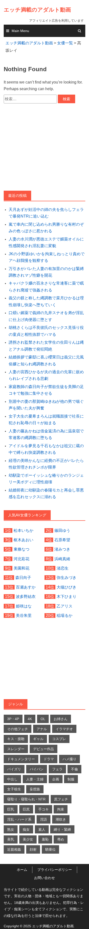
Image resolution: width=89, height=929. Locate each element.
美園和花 (21, 576)
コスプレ (59, 747)
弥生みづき (66, 586)
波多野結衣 (26, 605)
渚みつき (62, 557)
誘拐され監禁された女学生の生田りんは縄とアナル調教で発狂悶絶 (46, 353)
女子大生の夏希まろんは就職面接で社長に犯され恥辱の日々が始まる (46, 427)
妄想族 (35, 797)
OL (43, 727)
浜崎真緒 (62, 567)
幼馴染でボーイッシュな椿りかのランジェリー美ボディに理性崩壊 (46, 486)
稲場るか (64, 624)
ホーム (22, 878)
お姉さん (60, 727)
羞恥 (45, 847)
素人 (41, 838)
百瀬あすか (26, 595)
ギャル (38, 747)
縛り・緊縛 (62, 838)
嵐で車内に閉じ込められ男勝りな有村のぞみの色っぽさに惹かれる (46, 235)
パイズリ (14, 777)
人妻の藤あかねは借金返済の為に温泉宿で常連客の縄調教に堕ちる (46, 442)
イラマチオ (64, 737)
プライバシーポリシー (54, 878)
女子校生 (14, 797)
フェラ (57, 777)
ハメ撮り (69, 767)
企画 (55, 787)
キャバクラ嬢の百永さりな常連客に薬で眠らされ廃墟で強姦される (46, 294)
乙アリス (64, 614)
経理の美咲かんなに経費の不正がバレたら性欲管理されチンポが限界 (46, 472)
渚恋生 (62, 576)
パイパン (37, 777)
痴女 (26, 838)
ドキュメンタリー (21, 767)
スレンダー (15, 757)
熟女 (10, 838)
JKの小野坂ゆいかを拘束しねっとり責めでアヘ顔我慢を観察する (47, 265)
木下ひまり (66, 605)
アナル (42, 737)
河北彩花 (21, 567)
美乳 (10, 847)
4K (30, 727)
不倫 (74, 777)
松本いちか (23, 539)
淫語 (43, 827)
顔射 (33, 858)
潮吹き (61, 827)
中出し (12, 787)
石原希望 (62, 548)
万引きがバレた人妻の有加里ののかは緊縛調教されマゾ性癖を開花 (46, 280)
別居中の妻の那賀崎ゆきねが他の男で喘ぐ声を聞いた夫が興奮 (46, 412)
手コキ (43, 817)
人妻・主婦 (35, 787)
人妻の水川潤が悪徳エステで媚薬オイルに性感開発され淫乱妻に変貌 (46, 250)
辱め (60, 847)
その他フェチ (17, 737)
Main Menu (20, 39)
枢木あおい (23, 548)
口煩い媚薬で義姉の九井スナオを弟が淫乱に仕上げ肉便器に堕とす (46, 324)
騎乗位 (50, 858)
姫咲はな (24, 614)
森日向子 (23, 586)
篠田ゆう (62, 539)
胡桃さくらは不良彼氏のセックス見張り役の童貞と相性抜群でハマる (46, 339)
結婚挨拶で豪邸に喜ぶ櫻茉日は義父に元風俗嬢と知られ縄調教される (46, 368)
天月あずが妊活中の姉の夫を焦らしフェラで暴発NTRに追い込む (46, 221)
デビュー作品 (43, 757)
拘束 (60, 817)
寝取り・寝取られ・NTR (26, 807)
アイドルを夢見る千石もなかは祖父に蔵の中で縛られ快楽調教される (46, 457)
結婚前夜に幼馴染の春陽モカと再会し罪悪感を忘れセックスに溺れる (46, 501)
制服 (70, 787)
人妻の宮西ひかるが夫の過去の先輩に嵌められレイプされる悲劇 (46, 383)
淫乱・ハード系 (19, 827)
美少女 (28, 847)
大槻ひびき (66, 595)
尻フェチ (61, 807)
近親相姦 (14, 858)
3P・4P (13, 727)
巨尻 (26, 817)
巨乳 (10, 817)
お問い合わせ (44, 886)
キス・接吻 (15, 747)
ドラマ (49, 767)
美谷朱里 (24, 624)
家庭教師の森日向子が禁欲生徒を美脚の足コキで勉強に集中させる (46, 398)
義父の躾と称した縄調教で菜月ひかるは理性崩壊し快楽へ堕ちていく (46, 309)
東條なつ (21, 557)
